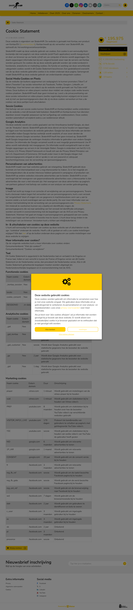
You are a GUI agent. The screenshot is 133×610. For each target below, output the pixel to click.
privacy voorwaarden (70, 307)
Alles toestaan (50, 329)
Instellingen (83, 329)
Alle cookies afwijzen (66, 334)
